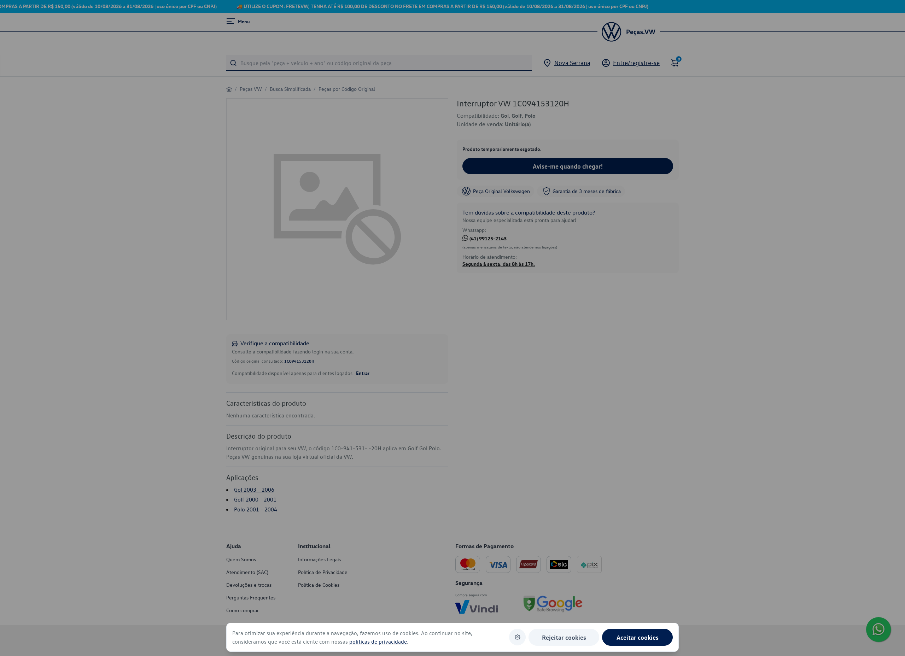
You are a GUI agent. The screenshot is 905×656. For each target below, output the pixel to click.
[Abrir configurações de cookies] (517, 637)
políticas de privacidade (378, 641)
